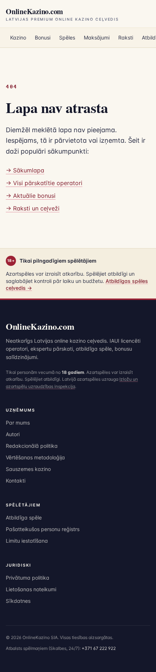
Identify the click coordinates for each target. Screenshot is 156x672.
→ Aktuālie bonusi (31, 195)
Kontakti (15, 480)
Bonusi (42, 37)
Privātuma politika (27, 578)
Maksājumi (97, 37)
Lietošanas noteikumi (31, 589)
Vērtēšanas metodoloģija (35, 457)
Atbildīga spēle (24, 517)
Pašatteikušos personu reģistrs (42, 529)
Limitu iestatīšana (27, 541)
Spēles (67, 37)
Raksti (125, 37)
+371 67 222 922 (99, 648)
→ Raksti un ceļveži (32, 208)
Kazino (18, 37)
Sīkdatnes (18, 601)
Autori (13, 434)
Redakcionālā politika (32, 446)
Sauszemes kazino (28, 469)
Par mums (18, 423)
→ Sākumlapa (25, 170)
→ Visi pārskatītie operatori (44, 183)
